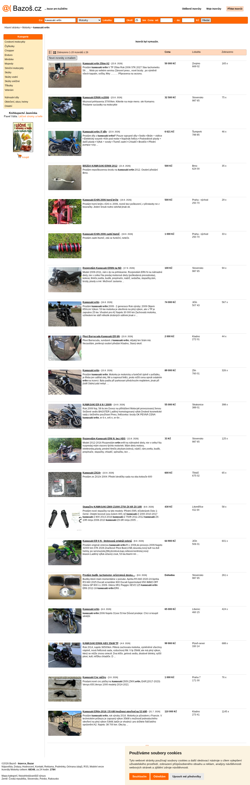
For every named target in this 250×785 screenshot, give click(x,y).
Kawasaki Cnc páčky (94, 677)
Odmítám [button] (159, 776)
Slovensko (32, 778)
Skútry (8, 72)
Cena (168, 52)
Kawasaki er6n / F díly (95, 131)
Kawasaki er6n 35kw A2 (96, 63)
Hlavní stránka (12, 27)
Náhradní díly (12, 97)
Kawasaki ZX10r (92, 472)
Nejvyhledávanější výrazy (32, 775)
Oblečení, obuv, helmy (16, 101)
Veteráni (9, 90)
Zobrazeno (227, 52)
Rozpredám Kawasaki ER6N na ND (102, 268)
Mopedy (9, 63)
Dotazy (17, 766)
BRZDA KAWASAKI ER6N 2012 (100, 166)
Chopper (9, 50)
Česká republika (17, 778)
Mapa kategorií (9, 775)
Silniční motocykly (14, 68)
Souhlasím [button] (139, 776)
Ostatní (8, 106)
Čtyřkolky (9, 46)
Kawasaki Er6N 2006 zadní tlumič (101, 234)
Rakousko (53, 778)
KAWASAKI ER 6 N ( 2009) (97, 404)
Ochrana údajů (74, 766)
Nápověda (7, 766)
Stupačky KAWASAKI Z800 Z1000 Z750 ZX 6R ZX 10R (112, 506)
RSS (86, 766)
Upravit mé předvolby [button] (186, 776)
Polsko (43, 778)
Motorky (26, 27)
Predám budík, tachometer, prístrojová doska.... (109, 575)
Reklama (49, 766)
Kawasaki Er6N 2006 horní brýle (100, 199)
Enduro (8, 55)
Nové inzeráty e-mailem (62, 57)
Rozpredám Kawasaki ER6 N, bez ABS (104, 438)
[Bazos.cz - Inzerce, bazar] (22, 11)
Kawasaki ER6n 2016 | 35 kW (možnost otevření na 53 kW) (115, 711)
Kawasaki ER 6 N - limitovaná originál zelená (107, 541)
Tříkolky (9, 85)
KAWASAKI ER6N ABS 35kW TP (100, 643)
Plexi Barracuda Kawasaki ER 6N (101, 336)
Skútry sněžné (12, 81)
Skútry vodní (11, 77)
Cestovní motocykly (15, 41)
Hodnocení (28, 766)
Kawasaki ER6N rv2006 (96, 97)
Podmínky (60, 766)
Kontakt (39, 766)
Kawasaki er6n (91, 302)
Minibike (9, 59)
